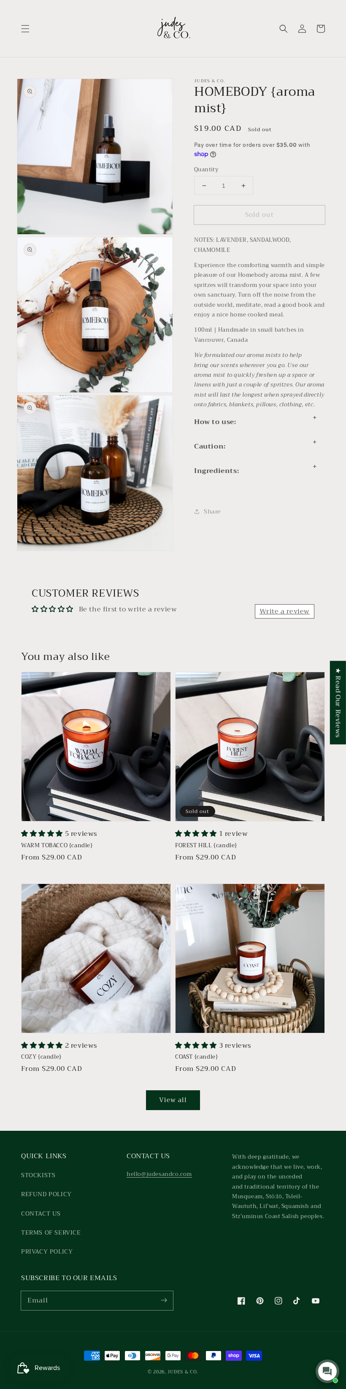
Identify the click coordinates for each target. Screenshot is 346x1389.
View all (173, 1099)
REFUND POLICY (46, 1194)
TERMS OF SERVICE (51, 1232)
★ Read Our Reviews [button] (338, 702)
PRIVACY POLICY (47, 1251)
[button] (25, 28)
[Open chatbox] (327, 1371)
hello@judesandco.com (159, 1174)
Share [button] (212, 511)
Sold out (259, 214)
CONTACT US (41, 1213)
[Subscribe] (163, 1300)
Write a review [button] (285, 611)
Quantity (206, 169)
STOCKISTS (38, 1175)
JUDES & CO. (183, 1372)
